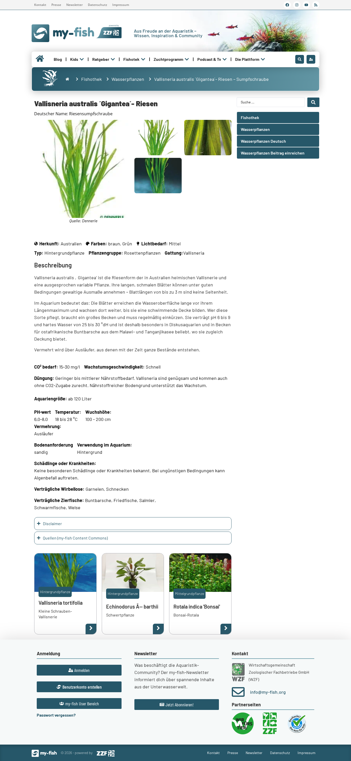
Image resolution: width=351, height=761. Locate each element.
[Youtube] (306, 4)
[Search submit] (313, 102)
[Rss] (315, 4)
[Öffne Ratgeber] (112, 59)
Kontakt (40, 5)
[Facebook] (287, 4)
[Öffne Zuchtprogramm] (186, 59)
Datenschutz (97, 5)
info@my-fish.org (268, 692)
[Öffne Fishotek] (143, 59)
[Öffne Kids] (81, 59)
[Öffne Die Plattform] (263, 59)
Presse (56, 5)
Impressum (120, 5)
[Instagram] (296, 4)
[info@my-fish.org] (238, 692)
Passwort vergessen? (56, 714)
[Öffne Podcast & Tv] (224, 59)
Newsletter (74, 5)
